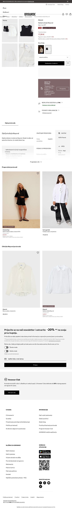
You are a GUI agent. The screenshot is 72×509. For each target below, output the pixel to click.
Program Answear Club (46, 428)
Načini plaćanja (10, 454)
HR (10, 502)
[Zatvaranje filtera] (67, 1)
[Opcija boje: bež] (41, 49)
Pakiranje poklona (11, 471)
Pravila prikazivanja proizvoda (48, 425)
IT (13, 502)
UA (20, 502)
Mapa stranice (40, 497)
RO (16, 502)
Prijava (35, 365)
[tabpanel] (36, 144)
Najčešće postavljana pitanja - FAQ (16, 477)
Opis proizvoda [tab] (10, 123)
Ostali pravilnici (43, 418)
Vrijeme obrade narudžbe (13, 457)
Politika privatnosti (11, 425)
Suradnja (8, 418)
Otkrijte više (11, 392)
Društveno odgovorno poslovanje (15, 428)
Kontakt (8, 474)
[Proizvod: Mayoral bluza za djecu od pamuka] (21, 279)
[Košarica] (70, 14)
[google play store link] (45, 452)
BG (4, 502)
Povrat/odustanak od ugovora (15, 461)
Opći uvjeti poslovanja (45, 415)
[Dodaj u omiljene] (68, 63)
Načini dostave (10, 451)
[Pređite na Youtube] (48, 483)
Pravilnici (17, 497)
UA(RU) (23, 502)
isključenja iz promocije (54, 340)
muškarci (6, 12)
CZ (7, 502)
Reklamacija (9, 464)
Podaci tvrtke (25, 497)
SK (18, 502)
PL (14, 502)
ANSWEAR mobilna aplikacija (48, 432)
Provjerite (63, 88)
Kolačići (32, 497)
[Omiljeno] (67, 14)
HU (12, 502)
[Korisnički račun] (63, 14)
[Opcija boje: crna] (48, 49)
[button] (54, 57)
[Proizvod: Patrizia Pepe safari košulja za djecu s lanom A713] (21, 199)
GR (8, 502)
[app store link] (45, 456)
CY (5, 502)
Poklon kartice (10, 467)
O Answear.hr (10, 415)
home (5, 20)
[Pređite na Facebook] (40, 483)
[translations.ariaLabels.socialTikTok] (40, 486)
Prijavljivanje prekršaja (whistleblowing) (18, 422)
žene (4, 8)
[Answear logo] (30, 14)
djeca (5, 16)
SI (17, 502)
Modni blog (42, 422)
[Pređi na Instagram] (44, 483)
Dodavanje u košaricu (51, 63)
